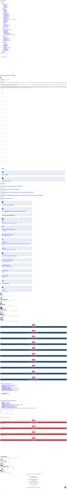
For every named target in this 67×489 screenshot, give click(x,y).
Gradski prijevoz (5, 6)
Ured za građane (3, 309)
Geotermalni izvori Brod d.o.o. (7, 38)
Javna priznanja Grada (6, 14)
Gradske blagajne (5, 26)
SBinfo (3, 3)
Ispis (1, 77)
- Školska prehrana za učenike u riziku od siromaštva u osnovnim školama (12, 404)
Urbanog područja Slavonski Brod (14, 389)
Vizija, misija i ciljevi (6, 17)
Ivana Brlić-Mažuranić (6, 49)
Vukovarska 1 (30, 479)
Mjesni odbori (5, 12)
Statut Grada (4, 11)
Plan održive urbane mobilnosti (6, 389)
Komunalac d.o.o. (5, 39)
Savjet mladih (5, 24)
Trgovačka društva (4, 443)
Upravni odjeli (5, 10)
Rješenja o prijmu (5, 18)
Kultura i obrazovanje (6, 7)
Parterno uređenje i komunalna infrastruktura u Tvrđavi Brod (9, 390)
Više (33, 330)
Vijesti (2, 51)
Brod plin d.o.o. (5, 37)
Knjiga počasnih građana (6, 15)
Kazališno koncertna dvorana (7, 33)
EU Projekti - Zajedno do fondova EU (6, 383)
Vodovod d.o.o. (5, 40)
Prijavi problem (2, 304)
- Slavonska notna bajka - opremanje (8, 385)
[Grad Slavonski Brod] (3, 0)
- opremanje (6, 386)
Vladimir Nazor (5, 50)
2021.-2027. (5, 393)
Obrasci (1, 294)
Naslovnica (3, 2)
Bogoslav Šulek (5, 45)
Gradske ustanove (5, 13)
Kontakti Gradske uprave (33, 484)
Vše (33, 365)
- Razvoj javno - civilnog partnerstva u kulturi (10, 405)
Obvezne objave (5, 22)
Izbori (4, 23)
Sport (4, 8)
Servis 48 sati (2, 314)
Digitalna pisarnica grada (5, 466)
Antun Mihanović (5, 43)
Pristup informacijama (3, 299)
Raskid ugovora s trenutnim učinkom (6, 198)
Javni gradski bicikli (4, 456)
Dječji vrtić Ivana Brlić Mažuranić (7, 29)
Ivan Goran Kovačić (5, 48)
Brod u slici (4, 5)
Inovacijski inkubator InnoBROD (6, 388)
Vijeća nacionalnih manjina (6, 25)
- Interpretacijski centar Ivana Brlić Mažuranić (10, 387)
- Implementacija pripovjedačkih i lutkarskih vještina (9, 407)
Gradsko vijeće (5, 20)
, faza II (6, 401)
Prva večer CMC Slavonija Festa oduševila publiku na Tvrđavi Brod (11, 186)
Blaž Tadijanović (5, 44)
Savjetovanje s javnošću (6, 16)
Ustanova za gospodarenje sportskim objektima (9, 34)
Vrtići (1, 454)
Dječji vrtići (2, 319)
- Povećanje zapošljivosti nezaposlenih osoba (9, 406)
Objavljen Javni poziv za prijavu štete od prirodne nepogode (10, 189)
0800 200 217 (36, 483)
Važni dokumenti (5, 21)
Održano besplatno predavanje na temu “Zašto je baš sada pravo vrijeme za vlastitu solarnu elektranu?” (17, 192)
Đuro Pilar (4, 46)
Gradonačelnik (5, 9)
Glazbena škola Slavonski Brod (7, 47)
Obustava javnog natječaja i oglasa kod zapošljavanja (9, 19)
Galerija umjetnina (5, 31)
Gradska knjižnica (5, 32)
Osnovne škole (3, 450)
